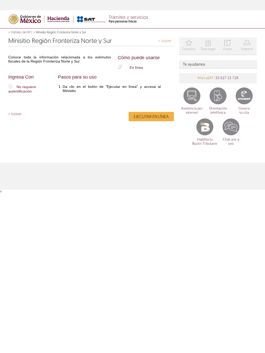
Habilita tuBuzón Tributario (204, 141)
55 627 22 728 (226, 78)
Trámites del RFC (22, 32)
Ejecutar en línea (151, 117)
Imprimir (247, 45)
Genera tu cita (244, 110)
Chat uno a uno (231, 141)
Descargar (208, 45)
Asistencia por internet (192, 110)
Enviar (227, 45)
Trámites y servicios (128, 18)
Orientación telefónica (218, 110)
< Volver (164, 41)
